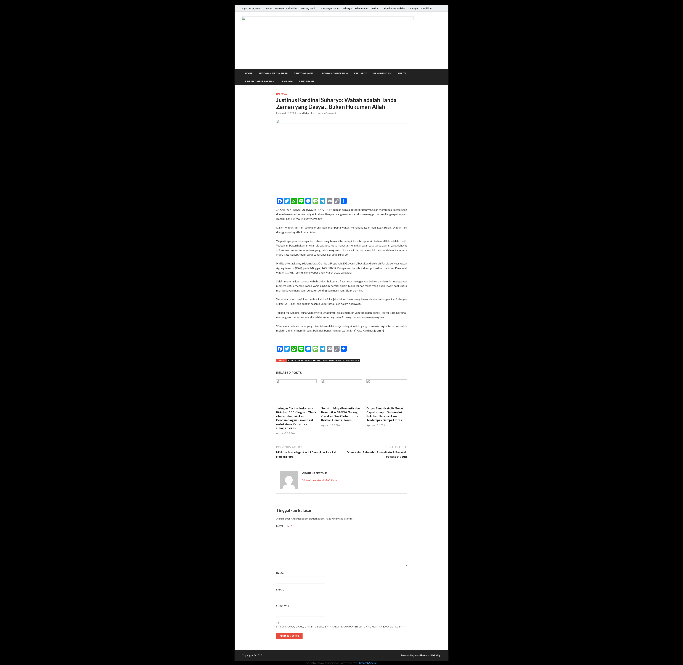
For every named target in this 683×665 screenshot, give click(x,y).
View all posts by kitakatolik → (319, 480)
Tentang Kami (308, 8)
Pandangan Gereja (330, 8)
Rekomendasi (361, 8)
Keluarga (347, 8)
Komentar (284, 525)
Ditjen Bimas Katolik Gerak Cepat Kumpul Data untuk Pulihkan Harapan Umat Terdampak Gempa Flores (384, 414)
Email (281, 589)
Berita (375, 8)
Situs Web (283, 606)
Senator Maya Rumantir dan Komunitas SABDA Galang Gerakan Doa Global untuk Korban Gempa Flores (340, 414)
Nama (281, 573)
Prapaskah (352, 360)
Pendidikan (426, 8)
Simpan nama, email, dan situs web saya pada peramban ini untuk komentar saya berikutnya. (341, 626)
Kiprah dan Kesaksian (394, 8)
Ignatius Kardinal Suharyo (304, 360)
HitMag (436, 655)
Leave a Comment (326, 113)
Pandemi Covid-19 (333, 360)
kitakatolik (308, 113)
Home (269, 8)
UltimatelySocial (366, 662)
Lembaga (413, 8)
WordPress (421, 655)
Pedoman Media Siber (286, 8)
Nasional (281, 94)
